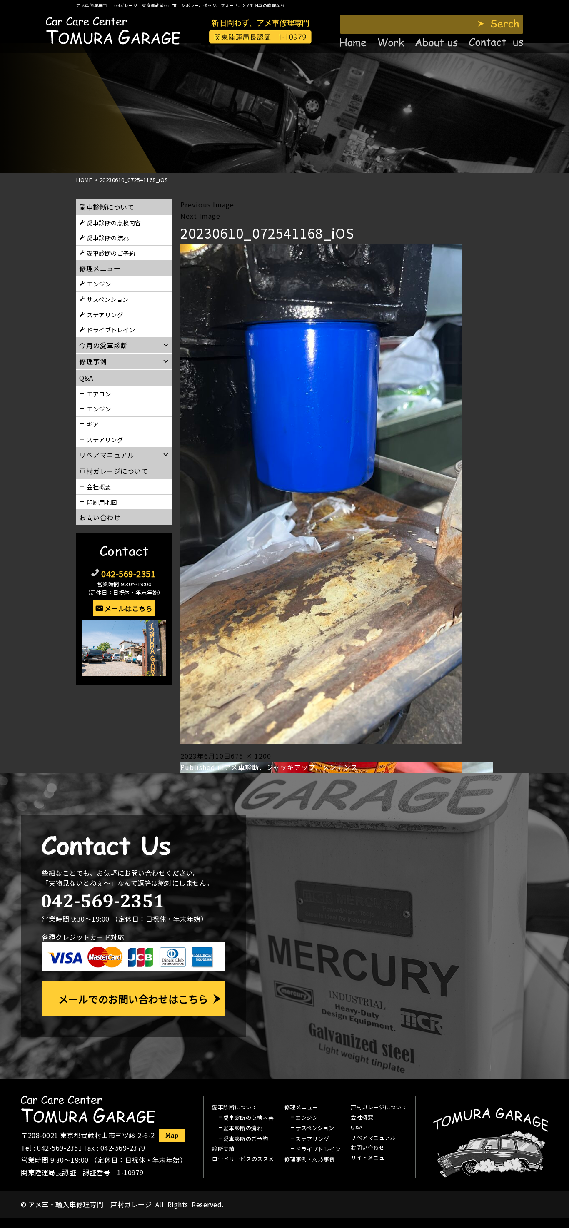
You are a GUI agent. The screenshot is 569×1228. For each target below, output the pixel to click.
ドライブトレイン (111, 329)
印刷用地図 (102, 502)
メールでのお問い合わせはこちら (133, 998)
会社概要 (99, 486)
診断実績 (223, 1149)
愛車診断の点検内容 (114, 222)
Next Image (200, 216)
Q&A (357, 1127)
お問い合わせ (99, 517)
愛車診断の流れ (108, 237)
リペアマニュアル (373, 1138)
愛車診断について (106, 207)
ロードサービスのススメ (243, 1159)
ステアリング (105, 314)
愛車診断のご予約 (111, 253)
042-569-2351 (128, 574)
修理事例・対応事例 (309, 1159)
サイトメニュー (370, 1158)
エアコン (99, 393)
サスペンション (108, 299)
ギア (93, 424)
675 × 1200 (251, 756)
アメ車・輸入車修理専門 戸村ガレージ (90, 1204)
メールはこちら (129, 608)
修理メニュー (99, 268)
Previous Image (207, 204)
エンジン (99, 283)
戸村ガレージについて (113, 471)
